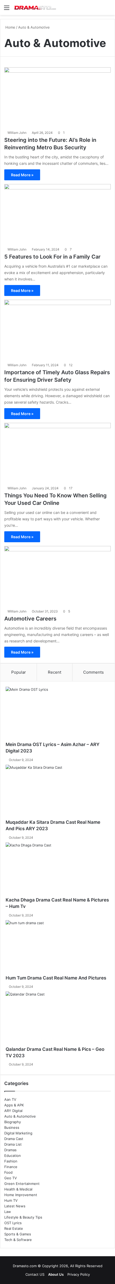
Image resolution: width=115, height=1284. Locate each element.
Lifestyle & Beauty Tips (23, 1217)
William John (16, 133)
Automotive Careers (30, 618)
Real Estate (13, 1228)
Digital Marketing (18, 1133)
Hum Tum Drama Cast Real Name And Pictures (56, 978)
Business (11, 1127)
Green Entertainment (22, 1183)
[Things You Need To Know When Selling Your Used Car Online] (57, 453)
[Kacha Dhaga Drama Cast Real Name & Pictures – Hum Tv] (57, 869)
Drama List (13, 1144)
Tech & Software (18, 1240)
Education (12, 1155)
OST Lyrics (13, 1223)
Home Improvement (20, 1195)
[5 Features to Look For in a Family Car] (57, 214)
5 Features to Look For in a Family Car (52, 256)
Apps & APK (14, 1105)
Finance (10, 1167)
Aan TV (10, 1099)
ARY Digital (13, 1111)
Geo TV (10, 1178)
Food (8, 1172)
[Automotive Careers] (57, 576)
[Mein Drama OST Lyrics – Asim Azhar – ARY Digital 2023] (57, 714)
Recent (54, 672)
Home (9, 27)
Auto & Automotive (20, 1116)
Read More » (22, 175)
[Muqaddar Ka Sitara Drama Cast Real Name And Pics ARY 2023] (57, 792)
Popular (18, 672)
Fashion (10, 1161)
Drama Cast (13, 1139)
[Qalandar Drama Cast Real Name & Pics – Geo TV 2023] (57, 1019)
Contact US (34, 1274)
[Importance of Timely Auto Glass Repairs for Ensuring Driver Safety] (57, 330)
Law (7, 1211)
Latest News (14, 1206)
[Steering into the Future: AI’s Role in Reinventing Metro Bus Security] (57, 97)
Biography (12, 1122)
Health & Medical (18, 1189)
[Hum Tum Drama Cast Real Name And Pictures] (57, 947)
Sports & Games (17, 1234)
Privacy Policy (78, 1274)
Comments (93, 672)
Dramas (10, 1150)
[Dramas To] (34, 7)
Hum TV (11, 1200)
